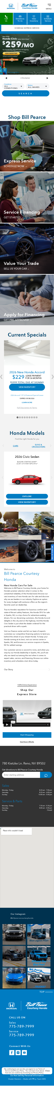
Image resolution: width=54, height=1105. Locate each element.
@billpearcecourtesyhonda (22, 918)
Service (21, 1033)
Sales (21, 1024)
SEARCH (26, 93)
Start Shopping (27, 735)
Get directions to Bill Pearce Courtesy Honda (22, 769)
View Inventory (27, 502)
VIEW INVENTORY (27, 387)
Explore (27, 496)
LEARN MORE (27, 402)
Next (47, 78)
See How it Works (27, 742)
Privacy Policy (19, 1071)
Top (42, 992)
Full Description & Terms (27, 408)
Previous (6, 78)
